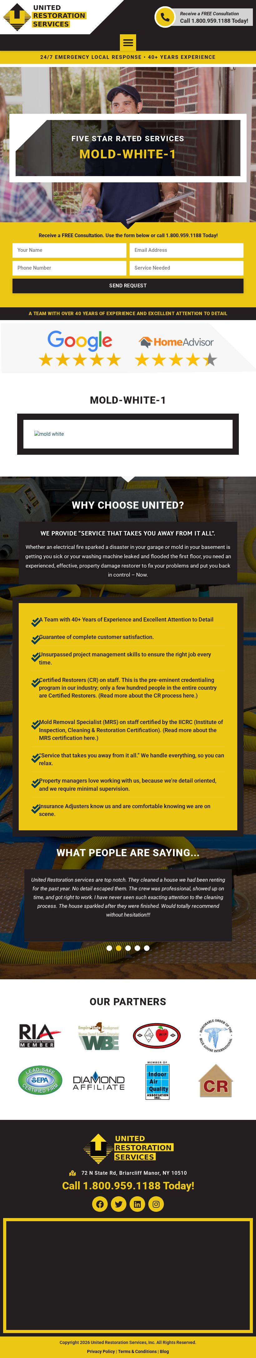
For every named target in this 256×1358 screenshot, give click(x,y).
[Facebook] (100, 1204)
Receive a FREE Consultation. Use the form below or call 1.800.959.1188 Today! (128, 235)
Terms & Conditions (137, 1351)
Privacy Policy (101, 1351)
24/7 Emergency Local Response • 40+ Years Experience (128, 57)
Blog (164, 1351)
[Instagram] (156, 1204)
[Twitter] (118, 1204)
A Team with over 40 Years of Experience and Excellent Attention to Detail (128, 313)
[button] (128, 42)
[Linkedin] (137, 1204)
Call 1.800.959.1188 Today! (128, 1185)
